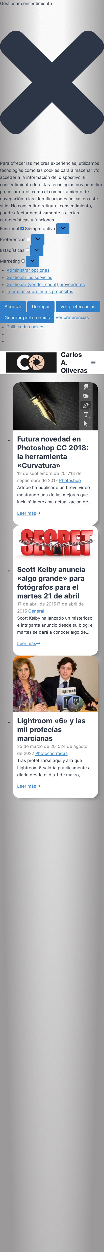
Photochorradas (51, 753)
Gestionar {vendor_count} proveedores (46, 284)
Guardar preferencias (27, 317)
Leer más (28, 512)
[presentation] (55, 406)
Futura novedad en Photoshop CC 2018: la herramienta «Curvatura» (52, 452)
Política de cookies (25, 326)
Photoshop (70, 480)
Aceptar (13, 306)
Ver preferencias (77, 306)
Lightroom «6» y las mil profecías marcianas (51, 730)
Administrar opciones (28, 270)
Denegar (41, 306)
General (36, 611)
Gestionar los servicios (29, 277)
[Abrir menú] (93, 362)
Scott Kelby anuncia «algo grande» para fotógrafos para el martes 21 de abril (51, 582)
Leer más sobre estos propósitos (40, 291)
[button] (52, 83)
